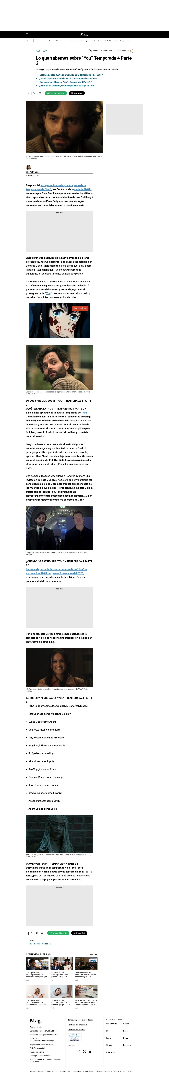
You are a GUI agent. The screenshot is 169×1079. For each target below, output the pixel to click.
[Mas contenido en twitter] (84, 1051)
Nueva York (74, 41)
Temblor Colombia (97, 41)
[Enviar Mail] (27, 172)
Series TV (46, 944)
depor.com (77, 1071)
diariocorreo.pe (103, 1071)
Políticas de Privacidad (77, 1025)
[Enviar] (27, 41)
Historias (110, 1052)
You (30, 944)
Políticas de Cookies (76, 1030)
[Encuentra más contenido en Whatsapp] (40, 93)
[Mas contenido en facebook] (79, 1051)
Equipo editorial (36, 1027)
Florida (51, 41)
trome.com (90, 1071)
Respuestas (111, 1023)
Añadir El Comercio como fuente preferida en (111, 51)
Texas (66, 41)
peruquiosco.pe (119, 1071)
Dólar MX (108, 41)
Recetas (127, 1045)
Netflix (37, 944)
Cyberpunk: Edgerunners (122, 41)
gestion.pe (66, 1071)
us (107, 1031)
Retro (125, 1038)
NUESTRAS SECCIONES (114, 1020)
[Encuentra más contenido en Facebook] (29, 93)
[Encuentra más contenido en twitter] (34, 93)
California (59, 41)
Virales (109, 1045)
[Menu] (28, 34)
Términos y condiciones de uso (80, 1020)
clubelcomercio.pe (51, 1071)
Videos (126, 1023)
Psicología (84, 41)
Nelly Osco (35, 172)
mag (130, 1071)
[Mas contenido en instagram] (90, 1051)
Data (125, 1031)
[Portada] (36, 1025)
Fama (108, 1038)
